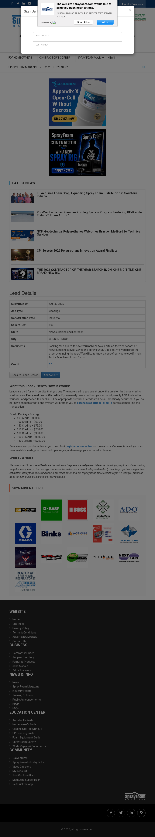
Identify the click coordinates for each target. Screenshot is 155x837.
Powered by (47, 22)
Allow (105, 22)
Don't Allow (83, 22)
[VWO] (56, 22)
